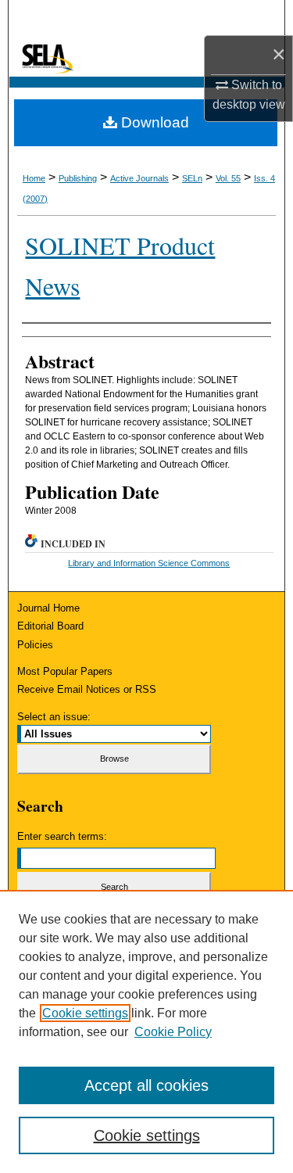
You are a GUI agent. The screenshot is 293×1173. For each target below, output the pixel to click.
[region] (146, 1031)
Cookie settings (85, 1013)
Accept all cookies (146, 1085)
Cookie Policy (173, 1031)
